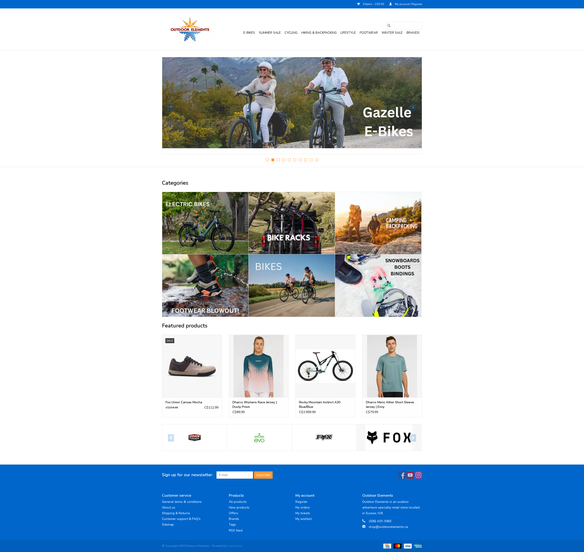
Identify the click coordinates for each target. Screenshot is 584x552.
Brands (413, 33)
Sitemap (168, 524)
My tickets (302, 513)
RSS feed (235, 530)
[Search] (389, 25)
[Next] (413, 107)
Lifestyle (348, 33)
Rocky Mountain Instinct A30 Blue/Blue (319, 404)
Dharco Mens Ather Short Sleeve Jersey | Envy (390, 404)
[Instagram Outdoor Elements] (418, 475)
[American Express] (417, 546)
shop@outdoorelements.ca (388, 527)
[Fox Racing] (324, 437)
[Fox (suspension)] (259, 437)
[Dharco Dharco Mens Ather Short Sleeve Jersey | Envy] (392, 366)
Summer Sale (270, 33)
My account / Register (408, 4)
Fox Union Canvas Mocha (184, 402)
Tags (232, 524)
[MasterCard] (397, 546)
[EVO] (194, 437)
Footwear (369, 33)
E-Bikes (249, 33)
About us (168, 507)
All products (238, 502)
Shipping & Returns (176, 513)
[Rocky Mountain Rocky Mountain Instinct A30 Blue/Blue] (325, 366)
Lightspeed (235, 546)
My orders (302, 507)
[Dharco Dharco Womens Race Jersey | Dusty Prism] (259, 366)
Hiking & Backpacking (319, 33)
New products (239, 507)
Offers (233, 513)
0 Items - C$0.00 (373, 4)
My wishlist (303, 519)
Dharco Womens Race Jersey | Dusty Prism (254, 404)
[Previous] (171, 107)
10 (316, 159)
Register (301, 502)
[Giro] (389, 437)
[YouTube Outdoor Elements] (410, 475)
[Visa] (407, 546)
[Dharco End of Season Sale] (292, 102)
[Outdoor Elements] (190, 29)
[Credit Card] (387, 546)
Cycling (291, 33)
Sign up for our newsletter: (187, 475)
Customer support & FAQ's (181, 519)
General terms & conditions (182, 502)
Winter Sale (392, 33)
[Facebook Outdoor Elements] (402, 475)
